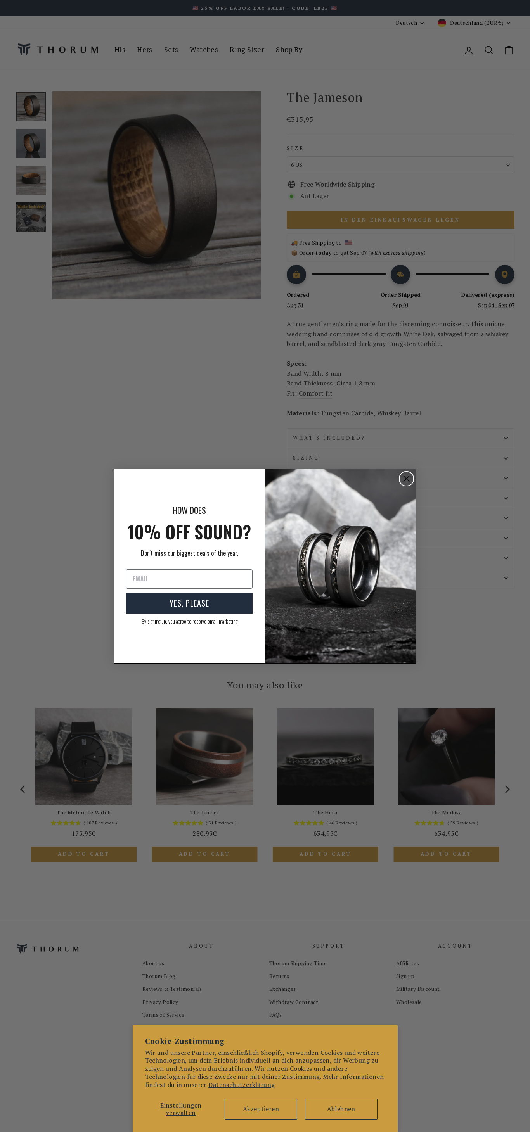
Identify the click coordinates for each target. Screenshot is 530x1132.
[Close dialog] (406, 479)
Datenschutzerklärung (241, 1084)
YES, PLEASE (189, 603)
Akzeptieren (261, 1108)
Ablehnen (341, 1108)
